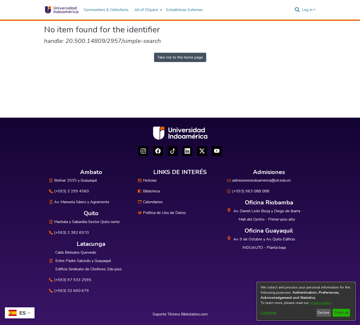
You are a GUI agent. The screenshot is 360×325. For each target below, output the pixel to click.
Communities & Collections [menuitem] (106, 9)
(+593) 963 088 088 (250, 191)
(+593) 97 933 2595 (72, 280)
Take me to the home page (180, 57)
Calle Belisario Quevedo (75, 252)
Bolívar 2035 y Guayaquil (75, 180)
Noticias (150, 180)
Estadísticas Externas (184, 9)
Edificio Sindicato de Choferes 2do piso (88, 269)
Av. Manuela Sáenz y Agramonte (81, 202)
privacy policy (320, 302)
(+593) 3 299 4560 (71, 191)
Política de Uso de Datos (164, 212)
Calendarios (153, 202)
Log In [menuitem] (307, 9)
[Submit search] (297, 10)
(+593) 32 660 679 (71, 290)
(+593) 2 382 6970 (71, 232)
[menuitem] (147, 10)
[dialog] (306, 301)
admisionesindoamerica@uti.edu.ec (261, 180)
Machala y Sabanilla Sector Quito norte (87, 222)
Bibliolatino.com (194, 314)
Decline (323, 312)
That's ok (341, 312)
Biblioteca (151, 191)
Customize (268, 312)
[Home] (61, 10)
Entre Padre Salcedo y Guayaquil (83, 260)
